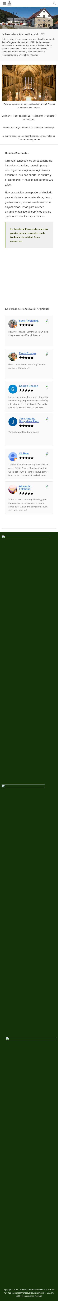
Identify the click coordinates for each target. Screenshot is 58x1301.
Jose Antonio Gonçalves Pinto (29, 420)
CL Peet (24, 453)
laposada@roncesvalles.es (24, 1293)
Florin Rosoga (27, 353)
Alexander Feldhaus (25, 487)
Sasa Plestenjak (29, 320)
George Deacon (28, 386)
